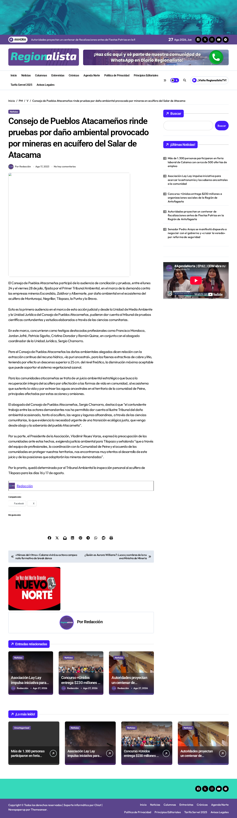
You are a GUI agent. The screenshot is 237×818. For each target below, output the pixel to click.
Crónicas (74, 75)
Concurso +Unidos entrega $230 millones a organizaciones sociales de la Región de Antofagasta (195, 197)
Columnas (41, 75)
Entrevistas (57, 75)
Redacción (25, 486)
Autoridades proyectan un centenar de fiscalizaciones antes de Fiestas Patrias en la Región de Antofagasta (196, 215)
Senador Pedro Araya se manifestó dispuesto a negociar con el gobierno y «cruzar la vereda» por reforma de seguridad (197, 233)
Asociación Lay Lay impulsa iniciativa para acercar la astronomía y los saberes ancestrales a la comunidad (198, 179)
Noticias (26, 75)
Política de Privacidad (116, 75)
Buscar (175, 113)
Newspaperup (17, 809)
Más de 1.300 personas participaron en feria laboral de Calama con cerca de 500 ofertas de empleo (197, 162)
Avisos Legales (45, 84)
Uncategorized (21, 727)
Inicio (14, 75)
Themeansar (39, 809)
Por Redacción (23, 166)
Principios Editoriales (146, 75)
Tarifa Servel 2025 (21, 84)
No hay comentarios (65, 166)
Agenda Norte (91, 75)
